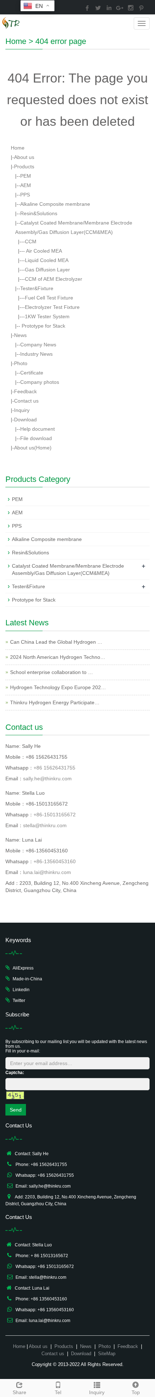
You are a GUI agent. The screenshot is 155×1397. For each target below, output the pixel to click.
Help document (37, 429)
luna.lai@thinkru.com (47, 872)
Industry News (36, 354)
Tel (58, 1392)
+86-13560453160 (55, 861)
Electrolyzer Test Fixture (52, 307)
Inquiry (22, 410)
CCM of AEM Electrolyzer (53, 279)
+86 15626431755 (54, 768)
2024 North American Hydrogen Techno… (57, 657)
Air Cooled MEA (43, 251)
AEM (25, 185)
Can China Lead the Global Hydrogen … (56, 642)
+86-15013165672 (55, 814)
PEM (25, 176)
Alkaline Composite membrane (55, 204)
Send (16, 1110)
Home (15, 41)
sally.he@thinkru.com (47, 778)
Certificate (31, 373)
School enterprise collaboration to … (51, 672)
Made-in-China (27, 978)
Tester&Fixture (36, 288)
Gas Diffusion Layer (47, 269)
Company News (38, 344)
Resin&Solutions (38, 213)
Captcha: (14, 1072)
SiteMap (106, 1353)
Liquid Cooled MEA (46, 260)
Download (25, 419)
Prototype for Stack (42, 326)
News (20, 335)
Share (19, 1392)
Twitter (19, 1000)
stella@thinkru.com (45, 825)
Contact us (26, 401)
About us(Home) (33, 448)
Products (24, 166)
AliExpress (23, 968)
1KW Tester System (47, 316)
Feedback (25, 391)
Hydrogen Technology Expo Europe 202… (58, 687)
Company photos (39, 382)
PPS (25, 195)
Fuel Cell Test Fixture (49, 298)
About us (24, 157)
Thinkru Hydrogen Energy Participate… (54, 702)
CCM (30, 241)
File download (36, 438)
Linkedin (21, 989)
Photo (20, 363)
